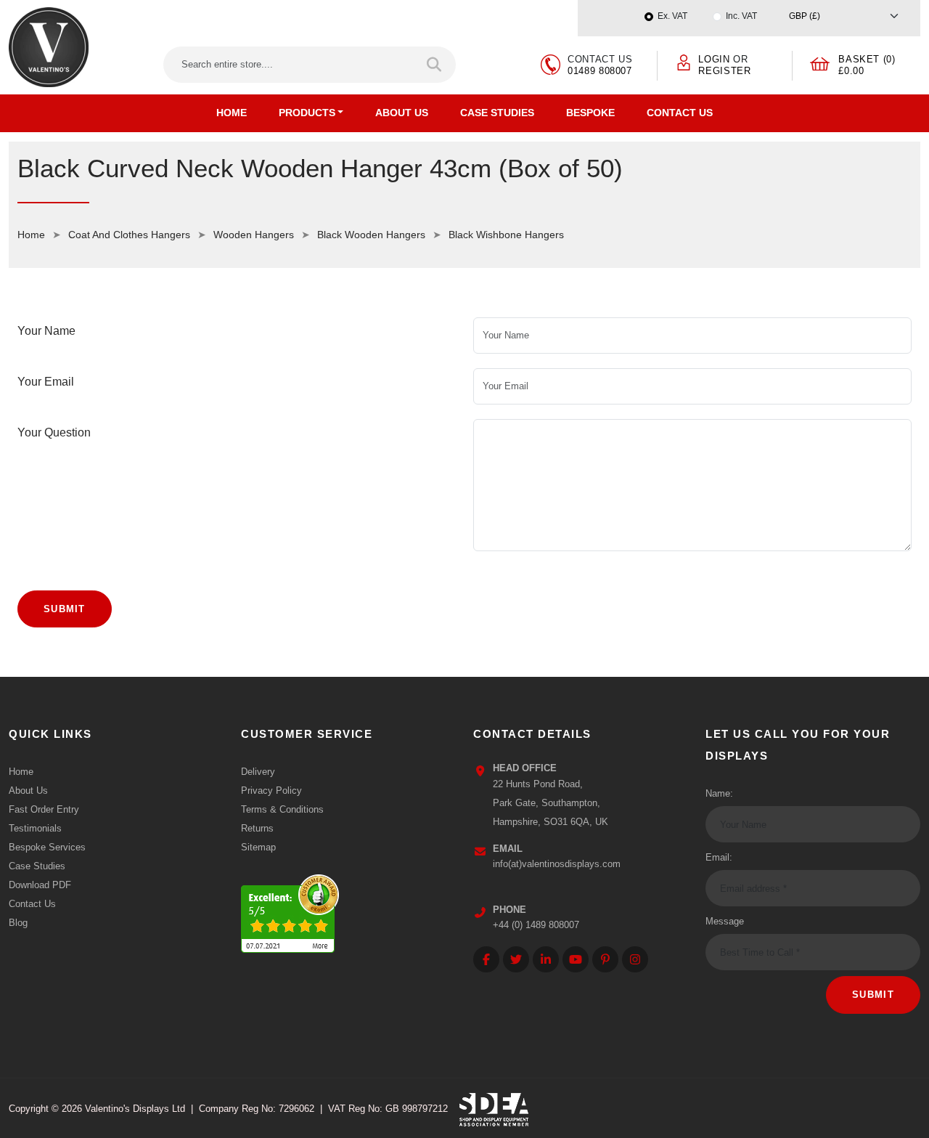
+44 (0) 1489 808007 (536, 924)
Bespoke (590, 112)
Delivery (258, 771)
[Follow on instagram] (635, 959)
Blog (18, 922)
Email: (718, 857)
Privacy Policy (271, 790)
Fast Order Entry (44, 809)
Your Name (46, 331)
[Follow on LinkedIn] (546, 959)
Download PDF (40, 884)
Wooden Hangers (253, 234)
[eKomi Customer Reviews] (290, 910)
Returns (257, 828)
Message (724, 921)
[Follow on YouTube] (575, 959)
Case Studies (497, 112)
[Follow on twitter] (516, 959)
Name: (719, 793)
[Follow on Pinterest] (605, 959)
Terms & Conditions (282, 809)
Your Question (54, 432)
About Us (401, 112)
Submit (65, 608)
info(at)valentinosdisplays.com (557, 863)
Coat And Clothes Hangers (129, 234)
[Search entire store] (435, 64)
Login (713, 59)
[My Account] (683, 61)
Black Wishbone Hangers (506, 234)
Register (724, 70)
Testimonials (35, 828)
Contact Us (680, 112)
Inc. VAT (741, 16)
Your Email (45, 381)
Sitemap (258, 847)
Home (231, 112)
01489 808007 (600, 70)
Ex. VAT (672, 16)
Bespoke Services (47, 847)
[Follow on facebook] (486, 959)
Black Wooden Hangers (371, 234)
